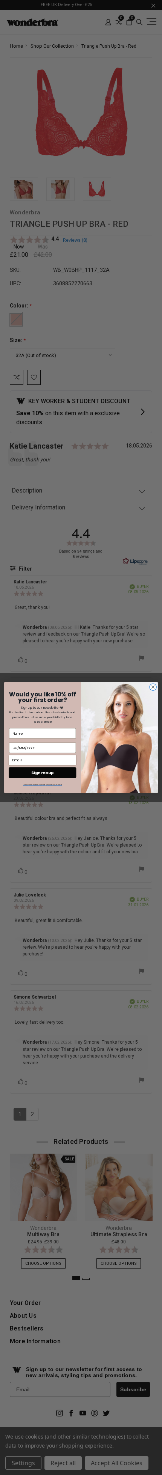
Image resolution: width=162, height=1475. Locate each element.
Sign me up (42, 773)
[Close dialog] (153, 687)
